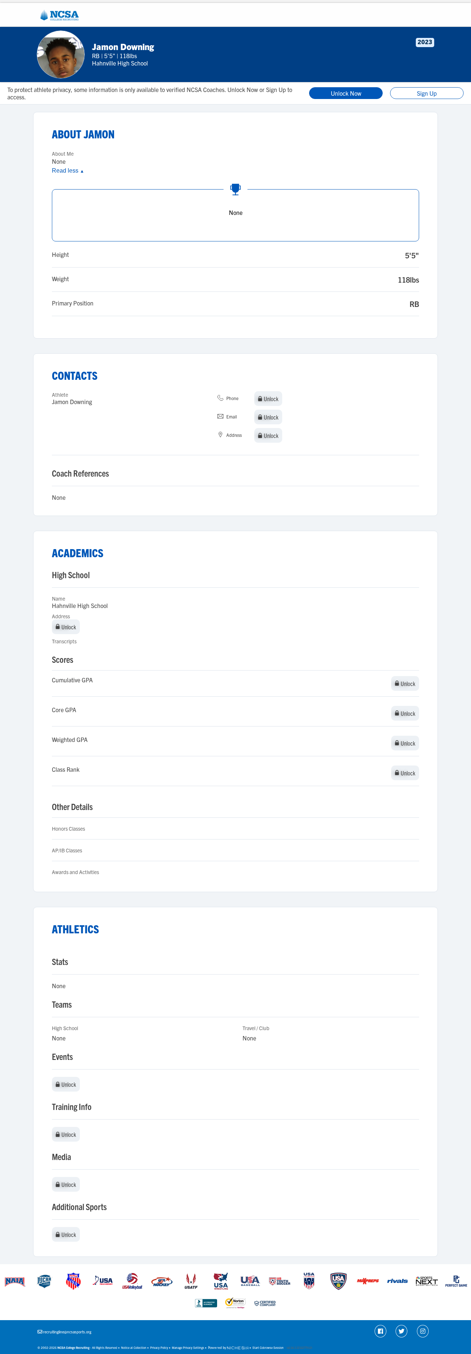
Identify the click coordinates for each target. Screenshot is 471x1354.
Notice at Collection (133, 1348)
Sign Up (427, 93)
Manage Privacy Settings (188, 1348)
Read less (68, 170)
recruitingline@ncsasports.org (67, 1331)
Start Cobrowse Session (268, 1348)
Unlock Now (346, 93)
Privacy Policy (159, 1348)
